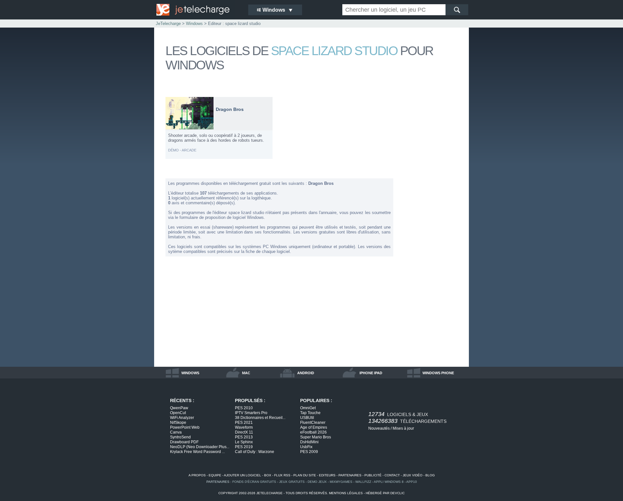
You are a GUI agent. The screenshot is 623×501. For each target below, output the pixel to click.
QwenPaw (179, 408)
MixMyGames (341, 481)
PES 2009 (309, 451)
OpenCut (178, 413)
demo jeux (317, 481)
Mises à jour (403, 428)
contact (392, 475)
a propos (197, 475)
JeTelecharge (168, 23)
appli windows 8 (389, 481)
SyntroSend (180, 437)
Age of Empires (313, 427)
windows (190, 373)
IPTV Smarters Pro (251, 413)
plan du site (304, 475)
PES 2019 (244, 447)
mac (246, 373)
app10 (411, 481)
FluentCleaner (312, 422)
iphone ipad (371, 373)
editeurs (327, 475)
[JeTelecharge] (198, 9)
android (305, 373)
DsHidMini (309, 442)
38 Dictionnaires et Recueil (260, 417)
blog (430, 475)
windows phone (438, 373)
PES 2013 (244, 437)
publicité (373, 475)
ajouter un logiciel (242, 475)
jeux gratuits (292, 481)
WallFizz (363, 481)
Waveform (244, 427)
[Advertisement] (432, 194)
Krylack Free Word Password (197, 451)
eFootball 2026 (313, 432)
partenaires (349, 475)
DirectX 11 (244, 432)
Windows (194, 23)
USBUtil (307, 417)
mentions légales (346, 493)
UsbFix (306, 447)
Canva (176, 432)
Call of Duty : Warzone (254, 451)
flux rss (282, 475)
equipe (215, 475)
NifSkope (178, 422)
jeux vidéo (412, 475)
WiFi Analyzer (182, 417)
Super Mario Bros (315, 437)
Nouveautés (379, 428)
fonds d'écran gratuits (254, 481)
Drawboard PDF (184, 442)
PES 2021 (244, 422)
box (267, 475)
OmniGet (308, 408)
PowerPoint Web (185, 427)
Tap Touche (310, 413)
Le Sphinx (244, 442)
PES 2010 (244, 408)
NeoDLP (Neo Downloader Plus (199, 447)
